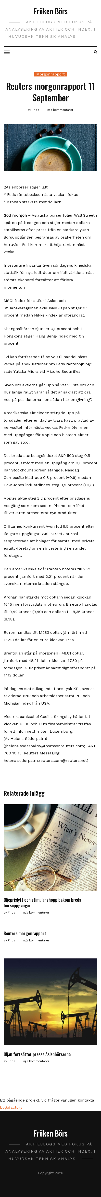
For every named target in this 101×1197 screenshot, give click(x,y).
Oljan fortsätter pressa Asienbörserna (37, 1054)
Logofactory (11, 1107)
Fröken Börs (51, 11)
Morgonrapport (50, 74)
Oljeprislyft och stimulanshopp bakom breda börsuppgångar (42, 903)
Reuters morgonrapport (25, 933)
